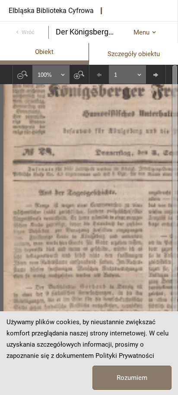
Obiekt (44, 52)
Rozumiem (132, 378)
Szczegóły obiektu (134, 54)
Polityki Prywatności (124, 356)
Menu (141, 32)
